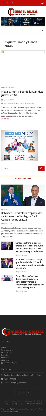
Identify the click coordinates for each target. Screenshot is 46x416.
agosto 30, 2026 (7, 223)
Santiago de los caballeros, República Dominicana (22, 375)
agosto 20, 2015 (8, 100)
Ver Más (5, 118)
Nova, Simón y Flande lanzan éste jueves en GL (22, 93)
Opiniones (5, 358)
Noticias (4, 209)
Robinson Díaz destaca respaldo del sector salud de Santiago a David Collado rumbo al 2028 (21, 216)
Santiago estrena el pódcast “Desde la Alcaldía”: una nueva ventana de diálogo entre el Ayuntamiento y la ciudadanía (29, 247)
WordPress (38, 409)
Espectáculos (6, 352)
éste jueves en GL (9, 103)
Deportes (12, 87)
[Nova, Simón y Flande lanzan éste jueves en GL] (23, 67)
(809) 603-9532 (10, 379)
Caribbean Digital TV (12, 363)
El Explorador (6, 360)
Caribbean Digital (8, 409)
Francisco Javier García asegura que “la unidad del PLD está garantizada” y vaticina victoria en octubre (30, 263)
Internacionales (7, 350)
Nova (17, 103)
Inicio (3, 347)
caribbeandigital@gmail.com (15, 383)
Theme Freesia (29, 409)
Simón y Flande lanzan (27, 103)
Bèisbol (4, 87)
